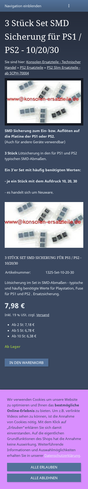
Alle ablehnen (44, 477)
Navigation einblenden (23, 5)
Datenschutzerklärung (62, 455)
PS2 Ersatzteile (31, 67)
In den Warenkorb (26, 362)
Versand (42, 315)
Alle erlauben (44, 467)
